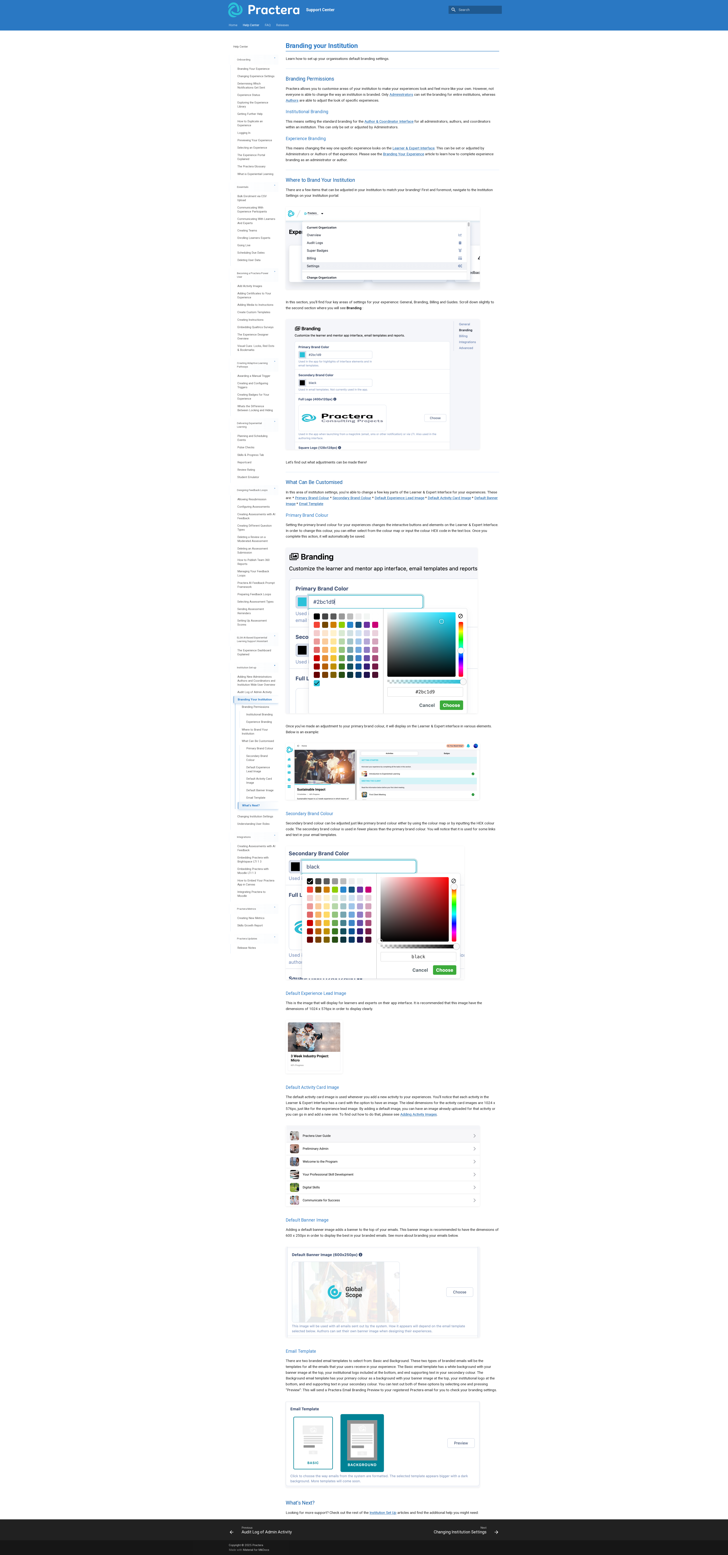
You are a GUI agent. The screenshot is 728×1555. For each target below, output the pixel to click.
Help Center (251, 25)
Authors (292, 100)
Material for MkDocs (256, 1550)
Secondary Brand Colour (352, 498)
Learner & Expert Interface (413, 148)
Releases (282, 25)
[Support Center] (264, 10)
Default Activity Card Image (449, 498)
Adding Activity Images (418, 1114)
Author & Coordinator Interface (388, 121)
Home (233, 25)
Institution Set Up (382, 1512)
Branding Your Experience (403, 154)
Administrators (401, 94)
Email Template (311, 504)
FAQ (268, 25)
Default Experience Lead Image (399, 498)
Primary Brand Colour (312, 498)
